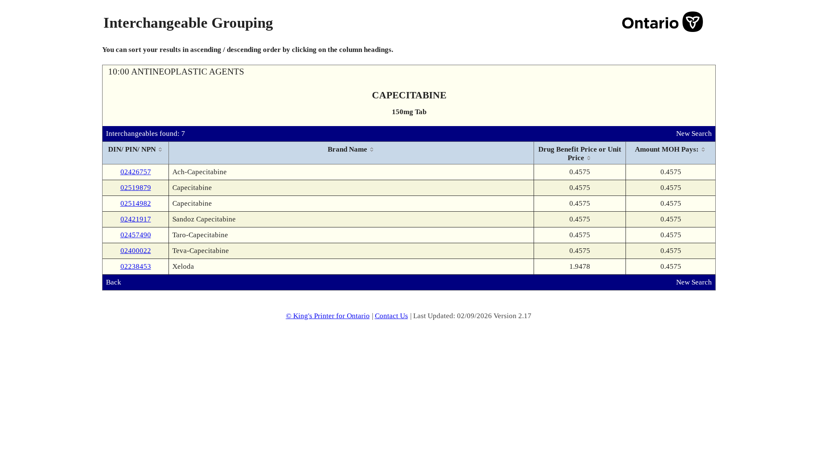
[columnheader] (136, 153)
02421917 (135, 219)
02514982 (135, 203)
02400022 (135, 251)
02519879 (135, 188)
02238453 (135, 266)
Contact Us (391, 316)
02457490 (135, 235)
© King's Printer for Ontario (328, 316)
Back (113, 282)
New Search (694, 133)
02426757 (135, 172)
